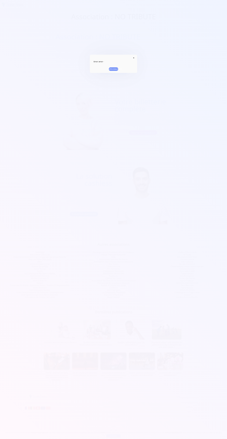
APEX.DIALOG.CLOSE (134, 58)
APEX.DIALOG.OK (113, 69)
